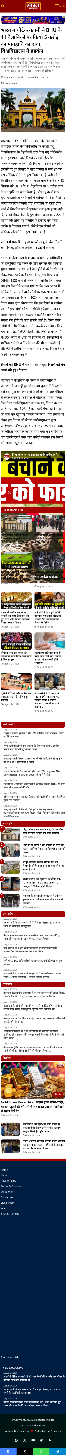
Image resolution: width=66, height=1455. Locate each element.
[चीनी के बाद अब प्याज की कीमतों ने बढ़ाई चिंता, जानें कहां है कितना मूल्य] (16, 641)
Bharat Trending (10, 1214)
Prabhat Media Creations (47, 1431)
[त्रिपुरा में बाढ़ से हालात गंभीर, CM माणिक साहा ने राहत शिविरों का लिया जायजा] (16, 523)
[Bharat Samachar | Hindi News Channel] (33, 6)
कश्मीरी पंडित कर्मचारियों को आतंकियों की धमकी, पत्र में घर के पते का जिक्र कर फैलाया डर (49, 539)
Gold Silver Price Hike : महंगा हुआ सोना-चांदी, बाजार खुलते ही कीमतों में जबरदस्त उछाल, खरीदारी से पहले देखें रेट (32, 1107)
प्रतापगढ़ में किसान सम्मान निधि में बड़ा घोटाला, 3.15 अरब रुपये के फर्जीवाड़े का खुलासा (16, 576)
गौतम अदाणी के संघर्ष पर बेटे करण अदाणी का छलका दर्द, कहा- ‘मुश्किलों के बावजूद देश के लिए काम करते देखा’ (44, 1145)
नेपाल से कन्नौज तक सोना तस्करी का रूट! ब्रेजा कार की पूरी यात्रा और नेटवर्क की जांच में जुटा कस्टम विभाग (15, 618)
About (4, 1175)
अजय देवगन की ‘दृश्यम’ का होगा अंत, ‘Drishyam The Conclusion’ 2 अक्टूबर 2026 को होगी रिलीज (42, 883)
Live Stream (7, 1203)
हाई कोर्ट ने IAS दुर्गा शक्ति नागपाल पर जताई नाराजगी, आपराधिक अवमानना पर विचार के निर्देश (48, 618)
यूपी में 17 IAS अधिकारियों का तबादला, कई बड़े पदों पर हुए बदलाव (16, 697)
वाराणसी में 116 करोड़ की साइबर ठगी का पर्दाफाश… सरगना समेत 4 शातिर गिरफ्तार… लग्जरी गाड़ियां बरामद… (47, 700)
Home (4, 1170)
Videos (4, 1208)
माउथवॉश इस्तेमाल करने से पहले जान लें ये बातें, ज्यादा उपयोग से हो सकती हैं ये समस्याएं (47, 658)
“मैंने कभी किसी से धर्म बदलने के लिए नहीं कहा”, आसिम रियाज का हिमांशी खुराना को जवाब (44, 849)
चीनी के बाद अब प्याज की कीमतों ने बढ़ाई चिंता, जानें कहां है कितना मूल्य (16, 656)
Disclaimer (7, 1192)
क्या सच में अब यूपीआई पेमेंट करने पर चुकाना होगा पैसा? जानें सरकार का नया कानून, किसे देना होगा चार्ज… (42, 1128)
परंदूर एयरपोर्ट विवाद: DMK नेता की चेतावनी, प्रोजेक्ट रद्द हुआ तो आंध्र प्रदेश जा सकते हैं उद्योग (43, 866)
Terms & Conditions (12, 1186)
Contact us (7, 1197)
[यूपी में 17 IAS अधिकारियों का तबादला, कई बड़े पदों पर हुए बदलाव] (16, 681)
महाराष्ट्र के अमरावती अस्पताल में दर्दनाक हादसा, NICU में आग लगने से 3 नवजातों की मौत (43, 899)
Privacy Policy (8, 1181)
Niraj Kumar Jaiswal (13, 77)
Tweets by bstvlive (11, 1357)
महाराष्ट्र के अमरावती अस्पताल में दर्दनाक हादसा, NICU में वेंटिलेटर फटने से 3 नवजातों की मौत (49, 577)
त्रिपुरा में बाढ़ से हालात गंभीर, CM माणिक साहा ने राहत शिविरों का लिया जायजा (15, 539)
